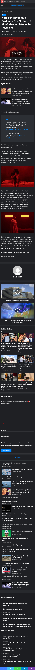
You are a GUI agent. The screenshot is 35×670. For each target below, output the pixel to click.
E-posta (3, 430)
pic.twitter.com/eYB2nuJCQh (17, 129)
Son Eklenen (17, 457)
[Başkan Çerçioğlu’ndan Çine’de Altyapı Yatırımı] (6, 558)
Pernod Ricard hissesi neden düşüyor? (14, 1)
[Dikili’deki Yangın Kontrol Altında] (6, 508)
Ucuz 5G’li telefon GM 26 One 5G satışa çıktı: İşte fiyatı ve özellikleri (22, 569)
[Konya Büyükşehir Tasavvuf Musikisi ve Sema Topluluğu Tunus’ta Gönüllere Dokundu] (6, 101)
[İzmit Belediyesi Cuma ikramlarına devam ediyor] (26, 359)
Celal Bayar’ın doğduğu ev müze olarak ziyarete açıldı (8, 366)
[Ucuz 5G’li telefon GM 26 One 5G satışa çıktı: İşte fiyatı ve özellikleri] (6, 570)
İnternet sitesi (5, 436)
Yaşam (10, 11)
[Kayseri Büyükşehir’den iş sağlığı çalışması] (6, 533)
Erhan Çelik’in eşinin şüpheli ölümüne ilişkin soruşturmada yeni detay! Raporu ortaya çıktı (25, 347)
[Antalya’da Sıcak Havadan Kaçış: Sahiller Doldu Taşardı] (6, 484)
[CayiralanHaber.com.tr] (17, 5)
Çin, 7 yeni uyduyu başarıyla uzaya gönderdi (15, 563)
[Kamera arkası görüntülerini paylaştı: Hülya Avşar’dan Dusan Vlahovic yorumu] (9, 377)
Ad (2, 424)
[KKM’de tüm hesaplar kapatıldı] (6, 472)
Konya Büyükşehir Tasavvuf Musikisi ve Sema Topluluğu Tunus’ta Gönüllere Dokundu (21, 101)
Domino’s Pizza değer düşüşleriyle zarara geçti (16, 545)
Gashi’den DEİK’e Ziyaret (9, 502)
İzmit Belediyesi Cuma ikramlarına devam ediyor (25, 366)
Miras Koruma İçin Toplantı (10, 497)
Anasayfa (5, 11)
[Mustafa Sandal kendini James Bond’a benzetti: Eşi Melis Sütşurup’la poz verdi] (9, 337)
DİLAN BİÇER (7, 31)
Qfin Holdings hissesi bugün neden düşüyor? (15, 514)
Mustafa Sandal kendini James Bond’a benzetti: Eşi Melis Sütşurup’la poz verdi (9, 346)
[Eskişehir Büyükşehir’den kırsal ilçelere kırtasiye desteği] (26, 377)
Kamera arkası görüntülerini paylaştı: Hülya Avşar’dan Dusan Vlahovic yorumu (8, 385)
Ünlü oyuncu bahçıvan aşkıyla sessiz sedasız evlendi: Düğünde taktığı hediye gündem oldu (22, 91)
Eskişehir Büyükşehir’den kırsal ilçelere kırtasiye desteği (25, 384)
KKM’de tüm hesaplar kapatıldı (22, 469)
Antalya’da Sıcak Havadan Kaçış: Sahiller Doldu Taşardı (22, 482)
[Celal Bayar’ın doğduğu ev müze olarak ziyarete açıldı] (9, 359)
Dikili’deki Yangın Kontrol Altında (22, 506)
